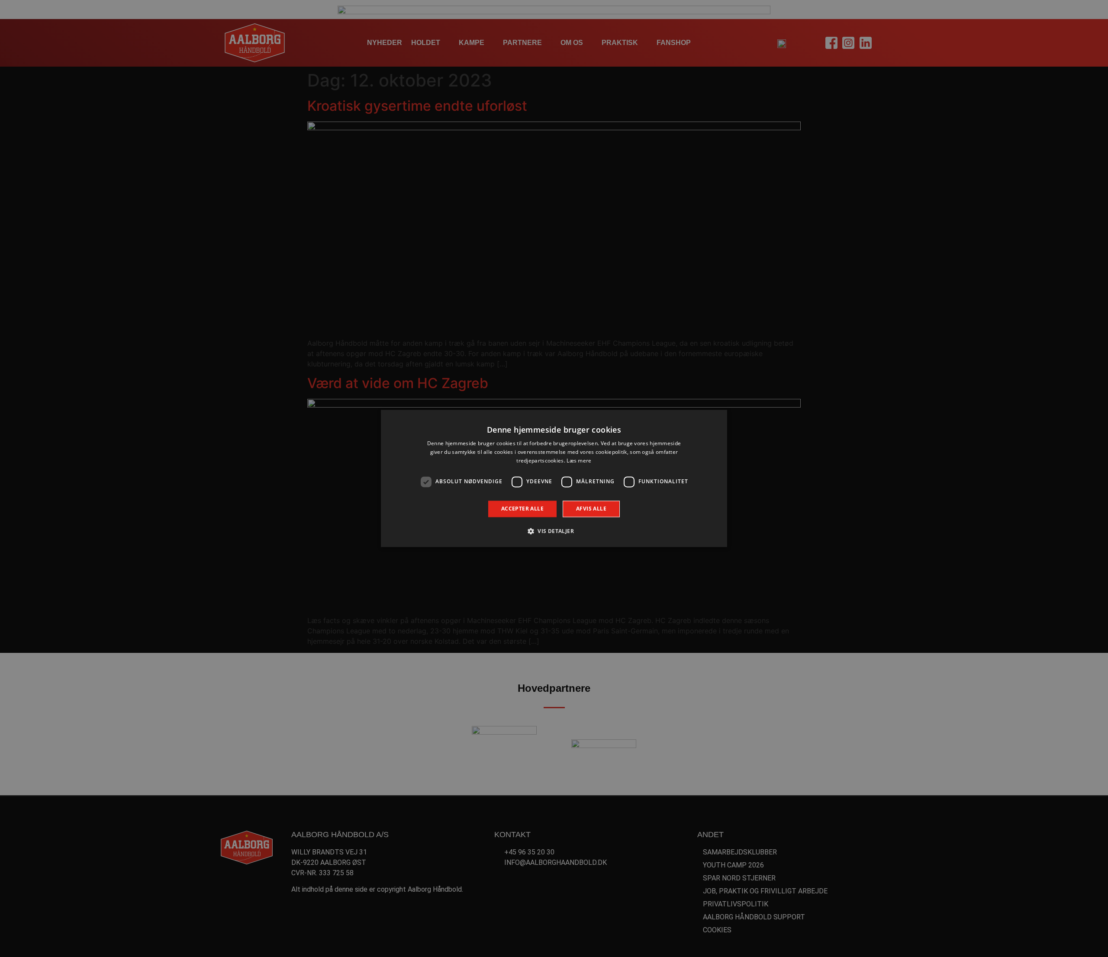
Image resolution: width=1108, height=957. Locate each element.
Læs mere (579, 460)
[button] (554, 531)
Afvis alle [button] (591, 508)
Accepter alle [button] (522, 508)
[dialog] (554, 478)
